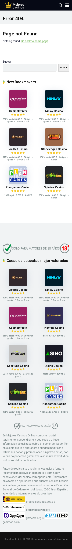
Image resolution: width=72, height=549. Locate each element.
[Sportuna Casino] (18, 361)
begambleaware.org (37, 509)
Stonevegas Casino (54, 149)
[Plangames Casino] (18, 183)
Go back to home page (34, 41)
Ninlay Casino (54, 111)
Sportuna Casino (18, 366)
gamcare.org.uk (35, 518)
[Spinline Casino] (54, 183)
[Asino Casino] (54, 361)
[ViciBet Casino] (18, 144)
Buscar (7, 61)
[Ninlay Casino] (54, 106)
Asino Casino (54, 366)
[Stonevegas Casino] (54, 144)
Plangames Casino (18, 187)
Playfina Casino (54, 327)
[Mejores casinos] (15, 5)
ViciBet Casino (18, 149)
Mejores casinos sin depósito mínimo (49, 539)
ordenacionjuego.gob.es (40, 501)
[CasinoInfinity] (18, 106)
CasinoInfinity (18, 111)
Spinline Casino (54, 187)
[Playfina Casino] (54, 323)
